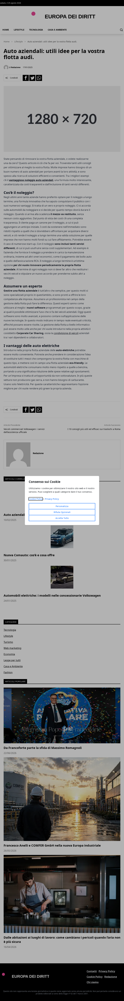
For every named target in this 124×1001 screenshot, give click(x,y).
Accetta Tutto (62, 518)
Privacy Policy (52, 498)
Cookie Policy (35, 498)
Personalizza (62, 506)
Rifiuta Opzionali (62, 512)
